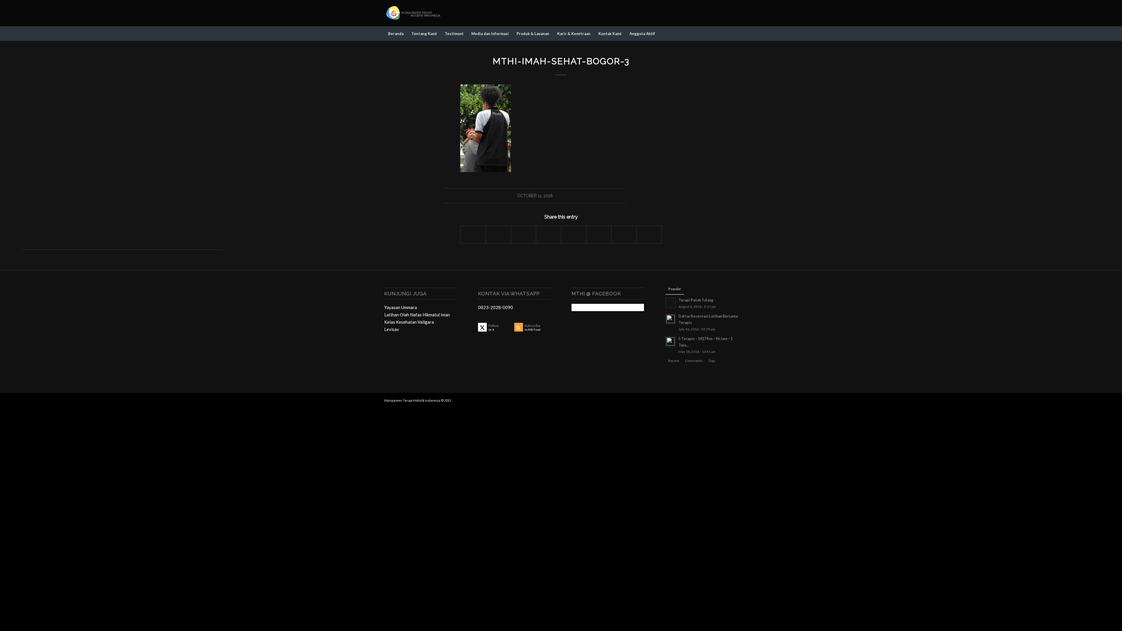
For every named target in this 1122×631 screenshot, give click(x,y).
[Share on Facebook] (473, 234)
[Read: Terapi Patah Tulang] (670, 303)
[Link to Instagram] (724, 13)
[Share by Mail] (649, 234)
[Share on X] (498, 234)
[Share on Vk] (598, 234)
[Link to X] (707, 13)
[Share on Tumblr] (573, 234)
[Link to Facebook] (715, 13)
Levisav (391, 329)
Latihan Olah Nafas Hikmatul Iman (417, 314)
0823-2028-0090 (495, 307)
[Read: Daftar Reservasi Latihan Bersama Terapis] (670, 319)
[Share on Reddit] (624, 234)
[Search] (734, 33)
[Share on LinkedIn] (548, 234)
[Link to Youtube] (733, 13)
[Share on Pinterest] (523, 234)
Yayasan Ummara (400, 307)
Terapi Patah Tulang (696, 300)
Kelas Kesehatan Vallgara (409, 322)
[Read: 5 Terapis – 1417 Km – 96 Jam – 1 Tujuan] (670, 341)
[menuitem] (395, 33)
